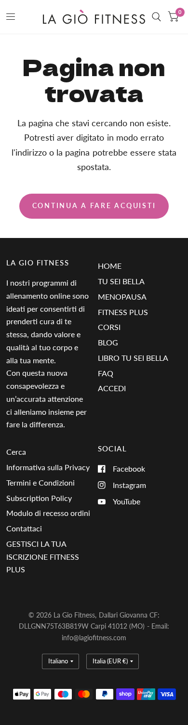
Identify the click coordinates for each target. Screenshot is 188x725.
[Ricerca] (156, 17)
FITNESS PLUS (123, 311)
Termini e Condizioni (40, 482)
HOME (109, 265)
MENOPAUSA (122, 296)
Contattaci (24, 528)
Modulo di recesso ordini (48, 512)
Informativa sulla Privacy (48, 467)
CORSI (109, 326)
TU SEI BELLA (121, 281)
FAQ (105, 373)
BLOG (108, 342)
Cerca (16, 451)
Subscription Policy (39, 497)
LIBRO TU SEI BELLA (133, 357)
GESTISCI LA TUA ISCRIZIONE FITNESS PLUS (42, 556)
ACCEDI (112, 388)
